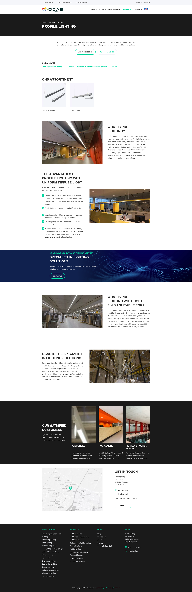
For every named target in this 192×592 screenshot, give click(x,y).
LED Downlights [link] (76, 534)
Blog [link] (99, 534)
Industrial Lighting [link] (49, 546)
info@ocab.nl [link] (123, 494)
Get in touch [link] (123, 505)
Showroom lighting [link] (49, 561)
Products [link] (127, 9)
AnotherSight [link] (100, 588)
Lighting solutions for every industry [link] (104, 9)
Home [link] (44, 22)
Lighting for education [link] (50, 570)
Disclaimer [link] (116, 588)
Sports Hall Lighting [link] (49, 564)
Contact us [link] (138, 2)
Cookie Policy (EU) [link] (104, 546)
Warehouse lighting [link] (49, 555)
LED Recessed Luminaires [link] (79, 537)
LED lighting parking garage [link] (52, 549)
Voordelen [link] (69, 66)
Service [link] (100, 543)
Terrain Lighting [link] (48, 567)
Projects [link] (138, 9)
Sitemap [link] (109, 588)
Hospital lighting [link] (48, 576)
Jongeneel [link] (78, 446)
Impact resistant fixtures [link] (79, 552)
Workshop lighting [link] (49, 573)
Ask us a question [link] (85, 52)
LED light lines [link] (75, 540)
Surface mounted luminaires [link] (80, 543)
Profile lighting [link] (75, 549)
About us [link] (147, 2)
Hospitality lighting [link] (49, 540)
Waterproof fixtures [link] (77, 561)
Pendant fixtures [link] (76, 546)
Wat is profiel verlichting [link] (52, 66)
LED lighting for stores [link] (50, 552)
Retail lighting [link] (47, 558)
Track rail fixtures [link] (76, 555)
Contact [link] (114, 66)
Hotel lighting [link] (47, 543)
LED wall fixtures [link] (76, 558)
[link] (52, 9)
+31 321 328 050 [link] (108, 52)
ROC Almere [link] (106, 446)
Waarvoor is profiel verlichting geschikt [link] (92, 66)
